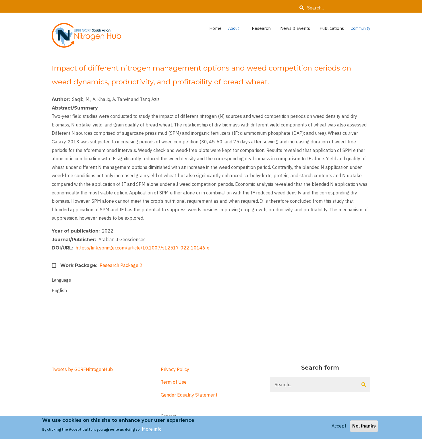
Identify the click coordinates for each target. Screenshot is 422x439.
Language (61, 280)
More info (152, 429)
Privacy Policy (175, 369)
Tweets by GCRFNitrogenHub (82, 369)
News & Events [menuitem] (298, 30)
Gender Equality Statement (189, 395)
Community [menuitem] (360, 30)
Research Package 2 (121, 265)
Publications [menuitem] (332, 28)
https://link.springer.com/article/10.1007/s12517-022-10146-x (142, 248)
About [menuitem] (238, 30)
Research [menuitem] (264, 30)
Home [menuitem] (215, 28)
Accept (339, 426)
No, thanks (364, 426)
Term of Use (174, 382)
